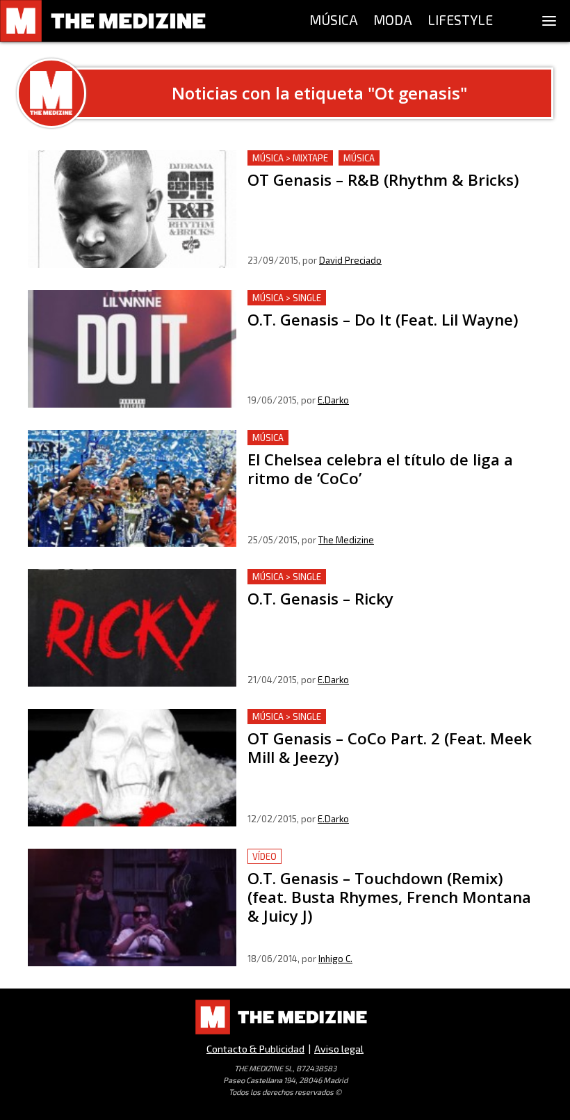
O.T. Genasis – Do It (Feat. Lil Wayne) (337, 298)
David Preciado (350, 260)
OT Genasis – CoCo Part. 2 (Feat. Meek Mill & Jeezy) (376, 716)
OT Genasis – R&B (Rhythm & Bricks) (339, 158)
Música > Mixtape (290, 157)
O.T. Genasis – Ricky (295, 577)
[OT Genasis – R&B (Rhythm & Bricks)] (132, 209)
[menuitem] (333, 21)
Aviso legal (339, 1049)
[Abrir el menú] (549, 21)
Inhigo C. (335, 958)
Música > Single (286, 297)
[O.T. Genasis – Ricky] (132, 628)
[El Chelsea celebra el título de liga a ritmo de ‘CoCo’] (132, 488)
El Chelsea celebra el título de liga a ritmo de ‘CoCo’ (376, 438)
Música (359, 157)
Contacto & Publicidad (255, 1049)
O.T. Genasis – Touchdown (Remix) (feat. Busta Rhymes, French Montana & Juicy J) (383, 865)
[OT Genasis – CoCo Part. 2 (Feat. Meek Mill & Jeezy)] (132, 767)
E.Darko (333, 400)
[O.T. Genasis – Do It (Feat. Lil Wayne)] (132, 349)
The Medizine (346, 539)
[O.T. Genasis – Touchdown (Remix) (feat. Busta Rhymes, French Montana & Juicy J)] (132, 907)
